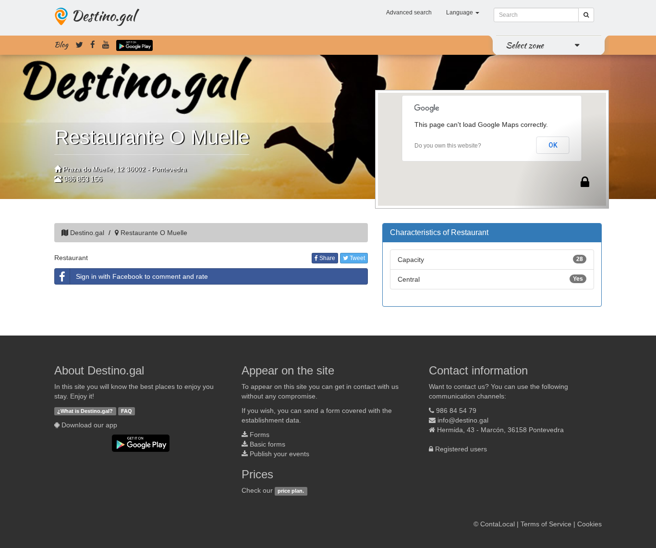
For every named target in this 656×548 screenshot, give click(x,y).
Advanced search (409, 12)
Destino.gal (103, 15)
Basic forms (267, 444)
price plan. (291, 491)
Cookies (589, 524)
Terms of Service (546, 524)
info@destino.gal (462, 420)
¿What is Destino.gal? (85, 411)
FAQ (126, 411)
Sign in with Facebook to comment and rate (142, 276)
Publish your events (279, 454)
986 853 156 (82, 179)
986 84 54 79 (456, 410)
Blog (61, 44)
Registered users (461, 449)
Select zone (525, 45)
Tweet (356, 258)
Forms (259, 434)
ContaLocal (497, 524)
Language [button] (460, 12)
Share (326, 258)
